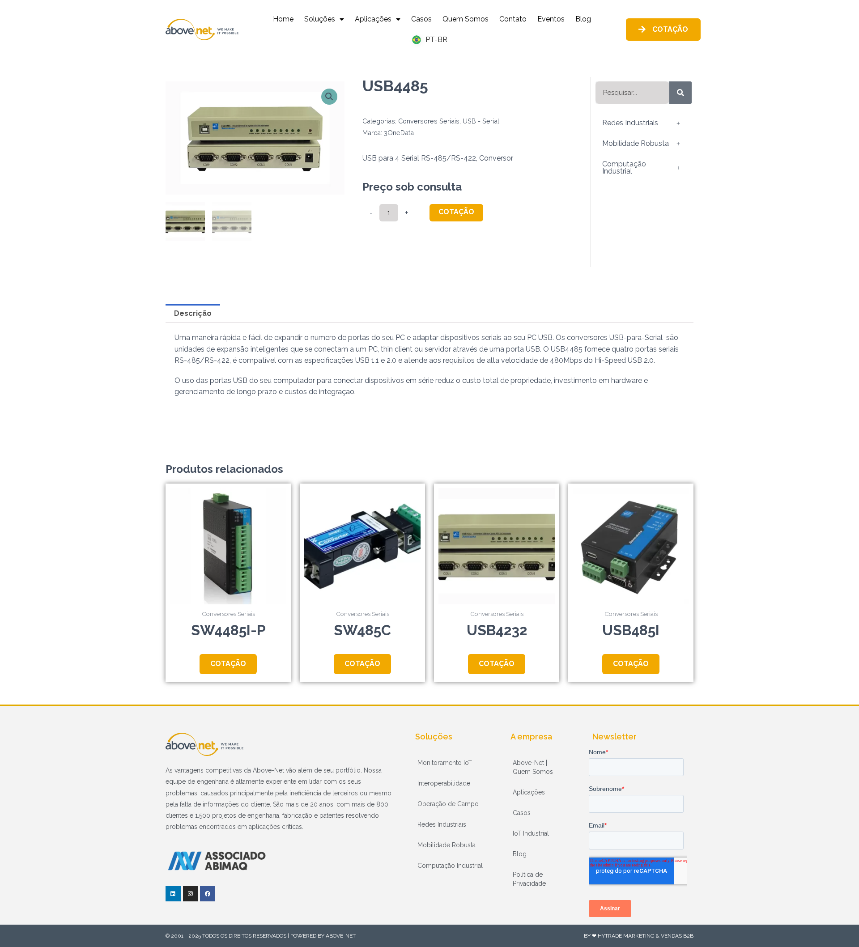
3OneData (399, 132)
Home (283, 19)
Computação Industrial (624, 167)
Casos (421, 19)
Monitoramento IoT (444, 762)
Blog (583, 19)
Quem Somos (465, 19)
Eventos (551, 19)
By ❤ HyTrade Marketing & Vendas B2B (638, 936)
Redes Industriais (630, 123)
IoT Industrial (531, 833)
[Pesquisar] (680, 92)
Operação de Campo (448, 803)
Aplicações (373, 19)
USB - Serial (481, 121)
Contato (513, 19)
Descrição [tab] (193, 313)
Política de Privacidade (529, 879)
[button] (329, 97)
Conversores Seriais (428, 121)
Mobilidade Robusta (635, 143)
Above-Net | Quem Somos (533, 767)
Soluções (319, 19)
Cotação (456, 212)
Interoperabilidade (443, 783)
